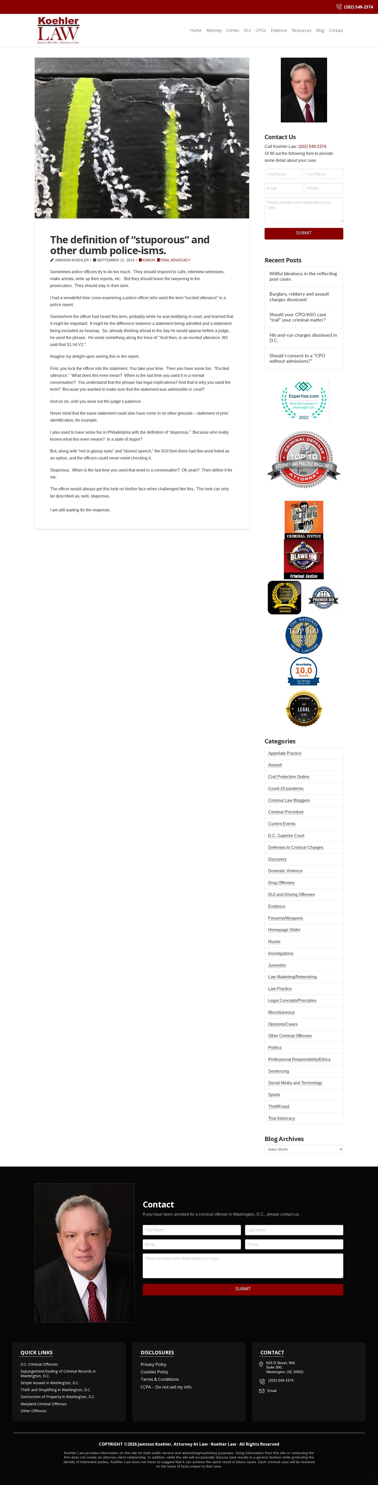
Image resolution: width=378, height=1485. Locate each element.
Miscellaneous (281, 1012)
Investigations (280, 953)
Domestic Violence (285, 871)
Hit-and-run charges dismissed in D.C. (303, 338)
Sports (274, 1094)
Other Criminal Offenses (290, 1036)
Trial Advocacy (175, 260)
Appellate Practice (285, 753)
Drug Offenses (281, 883)
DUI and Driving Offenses (291, 894)
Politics (275, 1047)
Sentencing (278, 1071)
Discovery (277, 859)
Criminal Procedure (286, 812)
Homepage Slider (284, 930)
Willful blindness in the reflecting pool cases (303, 276)
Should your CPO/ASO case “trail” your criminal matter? (297, 317)
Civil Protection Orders (288, 777)
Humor (148, 260)
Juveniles (277, 965)
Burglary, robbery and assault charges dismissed (299, 297)
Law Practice (280, 988)
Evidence (276, 906)
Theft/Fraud (278, 1106)
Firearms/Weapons (285, 918)
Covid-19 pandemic (286, 788)
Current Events (281, 824)
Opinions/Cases (283, 1024)
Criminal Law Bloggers (289, 800)
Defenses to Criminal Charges (295, 847)
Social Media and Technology (295, 1083)
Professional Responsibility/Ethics (299, 1059)
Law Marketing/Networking (292, 977)
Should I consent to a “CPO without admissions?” (297, 358)
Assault (275, 765)
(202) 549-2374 (312, 146)
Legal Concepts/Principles (292, 1000)
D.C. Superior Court (286, 835)
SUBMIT (304, 233)
